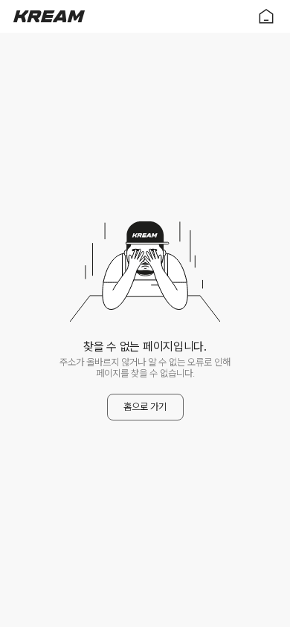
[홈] (49, 16)
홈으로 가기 (145, 406)
